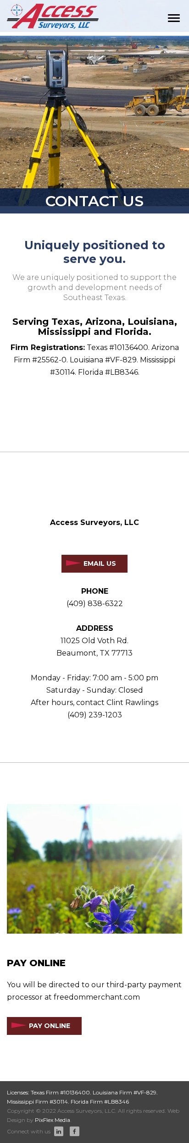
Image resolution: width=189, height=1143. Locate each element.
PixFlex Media (52, 1119)
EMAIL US (99, 563)
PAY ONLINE (49, 1026)
